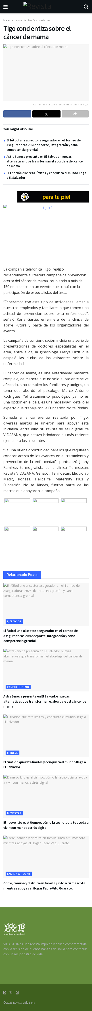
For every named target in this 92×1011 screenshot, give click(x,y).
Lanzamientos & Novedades (32, 20)
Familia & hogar (18, 873)
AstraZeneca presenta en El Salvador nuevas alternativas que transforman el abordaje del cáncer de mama (45, 161)
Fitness (12, 752)
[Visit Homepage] (45, 6)
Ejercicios (14, 621)
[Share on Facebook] (17, 113)
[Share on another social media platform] (75, 113)
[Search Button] (86, 6)
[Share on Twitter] (46, 113)
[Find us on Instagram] (17, 992)
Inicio (6, 20)
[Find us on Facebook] (4, 992)
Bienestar (14, 813)
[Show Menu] (5, 6)
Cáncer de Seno (18, 687)
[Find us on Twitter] (11, 992)
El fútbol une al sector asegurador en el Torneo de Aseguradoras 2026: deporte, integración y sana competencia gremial (43, 145)
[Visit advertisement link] (53, 197)
